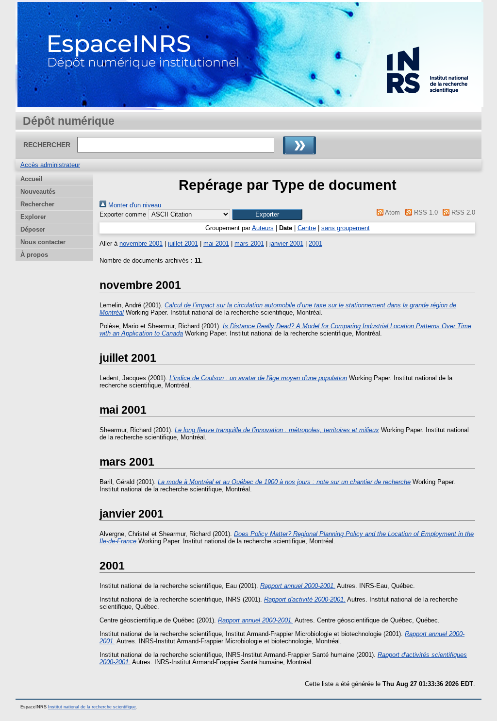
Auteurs (263, 228)
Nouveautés (37, 191)
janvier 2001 (286, 243)
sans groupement (345, 228)
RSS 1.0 (424, 212)
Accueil (31, 179)
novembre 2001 (141, 243)
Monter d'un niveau (133, 205)
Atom (391, 212)
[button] (267, 214)
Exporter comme (122, 214)
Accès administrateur (50, 164)
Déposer (32, 229)
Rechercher (37, 204)
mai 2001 (216, 243)
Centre (307, 228)
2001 (315, 243)
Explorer (33, 216)
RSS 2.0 (462, 212)
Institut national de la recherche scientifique (92, 706)
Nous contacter (43, 242)
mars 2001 (249, 243)
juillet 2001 (183, 243)
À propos (34, 254)
